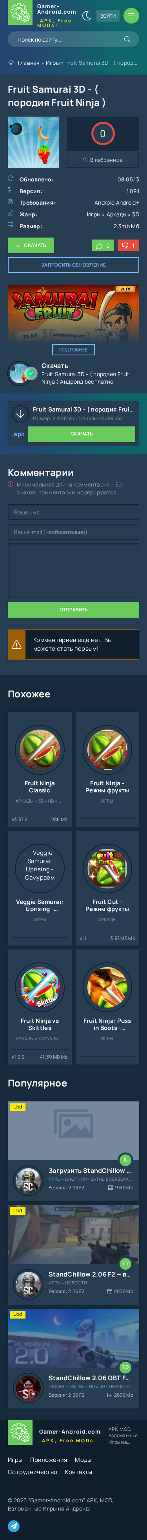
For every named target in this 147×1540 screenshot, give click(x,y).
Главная (29, 62)
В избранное (106, 159)
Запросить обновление (73, 265)
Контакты (78, 1472)
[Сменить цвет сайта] (87, 16)
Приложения (48, 1460)
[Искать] (127, 39)
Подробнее (73, 349)
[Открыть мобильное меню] (131, 16)
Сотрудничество (32, 1472)
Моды (83, 1460)
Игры (53, 62)
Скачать (35, 245)
